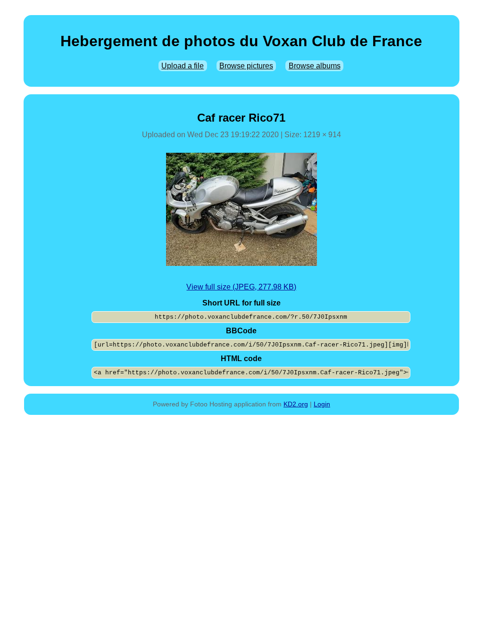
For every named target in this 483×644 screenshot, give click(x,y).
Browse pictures (246, 66)
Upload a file (182, 66)
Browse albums (315, 66)
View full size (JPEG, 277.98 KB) (241, 287)
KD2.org (295, 404)
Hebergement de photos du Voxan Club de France (241, 41)
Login (322, 404)
